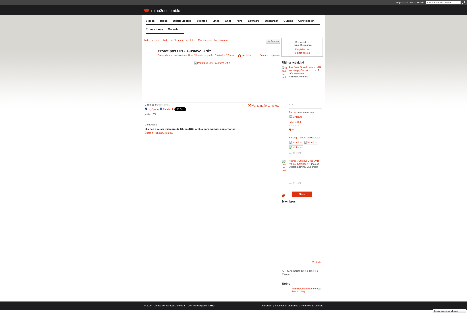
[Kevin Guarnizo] (286, 240)
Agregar (275, 41)
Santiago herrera (297, 137)
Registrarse (402, 2)
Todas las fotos (152, 40)
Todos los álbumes (173, 40)
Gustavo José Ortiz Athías (187, 55)
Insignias (267, 305)
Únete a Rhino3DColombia (159, 132)
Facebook (168, 109)
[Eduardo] (295, 230)
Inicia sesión (303, 52)
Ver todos (317, 262)
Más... (302, 194)
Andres (293, 112)
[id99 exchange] (286, 210)
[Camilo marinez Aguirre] (286, 230)
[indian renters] (305, 240)
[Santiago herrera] (305, 250)
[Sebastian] (314, 250)
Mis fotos (190, 40)
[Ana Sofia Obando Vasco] (305, 210)
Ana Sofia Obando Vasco (302, 67)
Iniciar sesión (417, 2)
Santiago (301, 164)
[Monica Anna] (305, 230)
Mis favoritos (221, 40)
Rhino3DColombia (165, 10)
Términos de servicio (312, 305)
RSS (283, 196)
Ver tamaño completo (265, 105)
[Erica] (295, 250)
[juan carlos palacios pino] (286, 250)
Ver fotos (246, 55)
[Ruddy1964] (305, 220)
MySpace (153, 109)
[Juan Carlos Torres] (314, 220)
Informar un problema (286, 305)
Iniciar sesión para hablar (446, 311)
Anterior (264, 55)
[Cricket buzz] (286, 220)
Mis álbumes (205, 40)
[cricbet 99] (314, 210)
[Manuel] (295, 210)
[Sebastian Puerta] (314, 230)
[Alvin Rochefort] (314, 240)
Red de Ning (298, 291)
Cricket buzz (307, 70)
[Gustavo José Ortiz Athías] (150, 59)
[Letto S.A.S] (295, 220)
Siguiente (275, 55)
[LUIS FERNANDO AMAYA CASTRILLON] (295, 240)
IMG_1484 (295, 121)
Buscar (463, 2)
